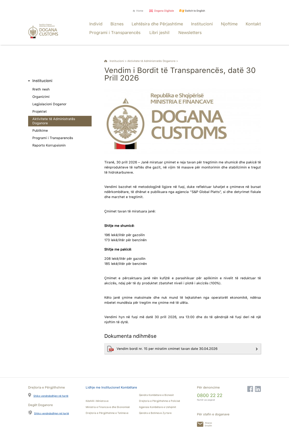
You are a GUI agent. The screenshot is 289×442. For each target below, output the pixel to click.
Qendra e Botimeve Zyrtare (155, 413)
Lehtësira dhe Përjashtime (157, 23)
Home (139, 10)
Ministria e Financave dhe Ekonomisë (108, 407)
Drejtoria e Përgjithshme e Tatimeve (107, 413)
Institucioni (202, 23)
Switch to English (195, 10)
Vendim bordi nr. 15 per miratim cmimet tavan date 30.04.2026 (168, 349)
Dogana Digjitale (164, 10)
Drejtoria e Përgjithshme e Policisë (159, 401)
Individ (95, 23)
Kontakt (253, 23)
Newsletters (190, 32)
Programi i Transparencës (114, 32)
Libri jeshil (159, 32)
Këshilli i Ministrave (97, 401)
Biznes (117, 23)
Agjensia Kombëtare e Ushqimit (157, 407)
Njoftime (229, 23)
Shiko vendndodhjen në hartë (50, 395)
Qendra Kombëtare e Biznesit (156, 395)
